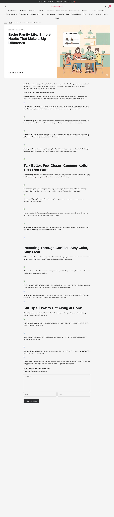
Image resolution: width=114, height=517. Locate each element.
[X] (15, 73)
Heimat (5, 22)
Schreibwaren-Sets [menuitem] (74, 10)
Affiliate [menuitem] (57, 18)
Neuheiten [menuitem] (31, 10)
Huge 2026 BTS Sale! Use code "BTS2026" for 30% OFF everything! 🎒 (58, 1)
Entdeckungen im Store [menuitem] (36, 14)
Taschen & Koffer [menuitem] (10, 14)
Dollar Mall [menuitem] (40, 10)
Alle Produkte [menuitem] (23, 10)
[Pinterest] (18, 73)
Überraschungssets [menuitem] (61, 10)
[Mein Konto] (105, 6)
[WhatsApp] (20, 73)
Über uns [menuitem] (98, 14)
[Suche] (5, 6)
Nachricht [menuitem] (91, 14)
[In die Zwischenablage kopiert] (22, 73)
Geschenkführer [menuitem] (12, 10)
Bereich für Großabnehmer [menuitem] (73, 14)
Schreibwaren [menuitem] (48, 10)
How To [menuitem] (106, 14)
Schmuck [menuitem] (60, 14)
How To (10, 22)
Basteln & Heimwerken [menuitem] (98, 10)
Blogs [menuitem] (84, 14)
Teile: (9, 72)
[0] (108, 6)
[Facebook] (13, 73)
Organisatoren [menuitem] (23, 14)
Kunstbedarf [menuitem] (85, 10)
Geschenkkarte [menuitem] (51, 14)
